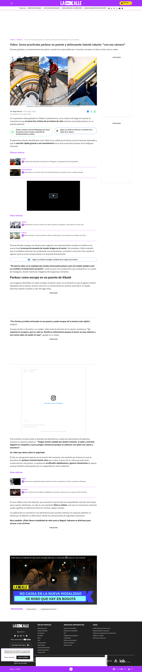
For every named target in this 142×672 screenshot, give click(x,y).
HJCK (39, 638)
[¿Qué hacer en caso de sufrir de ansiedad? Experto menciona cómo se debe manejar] (15, 172)
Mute (114, 669)
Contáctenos (67, 638)
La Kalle (12, 39)
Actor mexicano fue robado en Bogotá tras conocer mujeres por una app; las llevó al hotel (55, 492)
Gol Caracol (41, 633)
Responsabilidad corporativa (101, 631)
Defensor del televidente (71, 631)
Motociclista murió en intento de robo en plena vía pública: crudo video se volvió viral (54, 225)
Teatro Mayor (41, 645)
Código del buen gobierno (71, 635)
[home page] (71, 3)
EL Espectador (42, 643)
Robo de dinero (31, 609)
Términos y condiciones (99, 638)
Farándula (25, 489)
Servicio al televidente (70, 628)
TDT (65, 633)
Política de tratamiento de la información (104, 633)
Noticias (19, 39)
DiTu (39, 640)
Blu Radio (40, 635)
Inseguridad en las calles (48, 609)
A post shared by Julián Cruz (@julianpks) (53, 431)
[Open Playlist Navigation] (131, 669)
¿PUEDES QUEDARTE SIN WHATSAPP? (95, 8)
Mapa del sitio (68, 645)
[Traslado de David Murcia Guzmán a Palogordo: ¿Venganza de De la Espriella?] (15, 161)
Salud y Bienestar (27, 169)
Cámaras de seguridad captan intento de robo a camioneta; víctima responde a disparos (55, 481)
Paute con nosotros (69, 643)
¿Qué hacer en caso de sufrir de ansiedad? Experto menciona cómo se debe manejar (53, 172)
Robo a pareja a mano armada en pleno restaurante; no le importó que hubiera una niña (55, 235)
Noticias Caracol (42, 628)
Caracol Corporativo (43, 650)
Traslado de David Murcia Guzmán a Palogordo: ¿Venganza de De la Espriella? (51, 161)
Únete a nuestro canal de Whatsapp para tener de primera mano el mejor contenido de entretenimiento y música (33, 132)
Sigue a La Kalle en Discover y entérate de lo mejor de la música (76, 131)
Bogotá (24, 479)
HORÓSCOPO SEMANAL (34, 8)
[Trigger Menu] (11, 3)
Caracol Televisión (43, 631)
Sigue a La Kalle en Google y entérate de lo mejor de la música (55, 260)
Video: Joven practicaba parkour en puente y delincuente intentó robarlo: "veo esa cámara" (51, 39)
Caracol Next (41, 652)
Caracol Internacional (44, 647)
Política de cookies (98, 635)
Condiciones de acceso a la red (101, 628)
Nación (24, 159)
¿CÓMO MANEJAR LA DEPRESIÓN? (72, 8)
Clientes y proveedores (70, 640)
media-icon (71, 669)
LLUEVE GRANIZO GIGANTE (51, 8)
